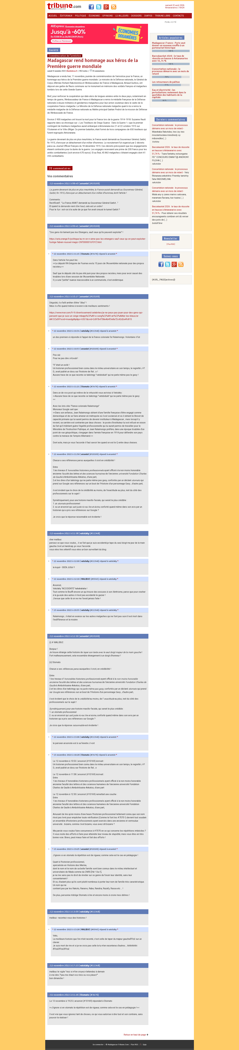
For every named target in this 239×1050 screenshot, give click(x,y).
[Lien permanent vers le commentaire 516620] (52, 849)
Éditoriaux (66, 15)
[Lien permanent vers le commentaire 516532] (52, 579)
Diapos (148, 15)
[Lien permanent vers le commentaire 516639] (49, 994)
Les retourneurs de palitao (166, 81)
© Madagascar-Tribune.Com (117, 1044)
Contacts (178, 15)
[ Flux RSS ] (171, 244)
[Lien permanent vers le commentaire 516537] (49, 636)
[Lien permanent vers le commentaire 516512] (49, 296)
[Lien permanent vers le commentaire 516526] (52, 454)
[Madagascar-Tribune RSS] (181, 266)
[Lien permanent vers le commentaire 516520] (52, 386)
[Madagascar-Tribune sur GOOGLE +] (174, 266)
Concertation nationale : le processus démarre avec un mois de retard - (170, 176)
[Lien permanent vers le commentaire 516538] (52, 737)
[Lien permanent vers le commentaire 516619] (52, 754)
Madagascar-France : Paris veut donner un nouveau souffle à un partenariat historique (168, 45)
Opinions (107, 15)
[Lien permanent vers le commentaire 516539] (49, 911)
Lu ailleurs (121, 15)
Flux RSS (134, 1044)
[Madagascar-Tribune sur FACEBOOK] (161, 266)
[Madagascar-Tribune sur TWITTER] (167, 266)
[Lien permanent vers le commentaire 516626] (52, 610)
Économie (94, 15)
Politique (80, 15)
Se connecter (98, 1044)
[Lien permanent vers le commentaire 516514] (52, 331)
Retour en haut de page (135, 1034)
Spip (144, 1044)
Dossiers (136, 15)
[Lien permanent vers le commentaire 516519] (52, 254)
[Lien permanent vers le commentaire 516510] (49, 226)
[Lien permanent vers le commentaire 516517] (52, 348)
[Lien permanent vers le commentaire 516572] (49, 965)
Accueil (53, 15)
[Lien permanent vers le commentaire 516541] (52, 929)
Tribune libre (162, 15)
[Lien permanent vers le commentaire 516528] (52, 561)
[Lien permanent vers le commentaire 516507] (49, 183)
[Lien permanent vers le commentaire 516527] (49, 533)
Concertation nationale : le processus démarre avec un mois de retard (170, 71)
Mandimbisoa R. (72, 71)
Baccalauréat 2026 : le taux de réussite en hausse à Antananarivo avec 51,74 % (170, 58)
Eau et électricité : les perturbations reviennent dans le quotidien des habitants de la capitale (169, 93)
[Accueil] (64, 9)
